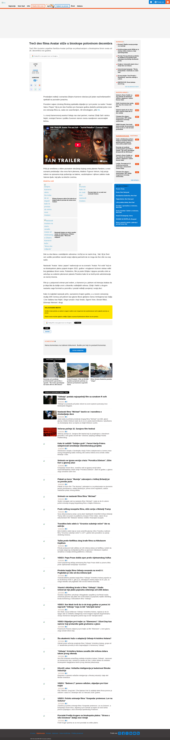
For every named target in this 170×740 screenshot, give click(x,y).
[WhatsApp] (35, 89)
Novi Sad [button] (21, 6)
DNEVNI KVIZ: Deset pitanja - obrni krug (127, 83)
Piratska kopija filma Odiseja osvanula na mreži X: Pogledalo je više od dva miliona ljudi (80, 571)
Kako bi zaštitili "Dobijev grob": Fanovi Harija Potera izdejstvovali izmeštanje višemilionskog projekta (81, 444)
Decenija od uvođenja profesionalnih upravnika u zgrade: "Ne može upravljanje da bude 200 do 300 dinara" (53, 381)
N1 (99, 110)
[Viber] (31, 89)
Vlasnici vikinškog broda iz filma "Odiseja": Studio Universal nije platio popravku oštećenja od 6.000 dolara (83, 588)
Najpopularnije (121, 92)
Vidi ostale (134, 180)
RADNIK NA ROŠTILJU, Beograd (126, 219)
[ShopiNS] (167, 2)
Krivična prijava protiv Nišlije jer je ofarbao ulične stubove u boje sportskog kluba (128, 51)
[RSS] (138, 733)
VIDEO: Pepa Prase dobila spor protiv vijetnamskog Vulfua (84, 558)
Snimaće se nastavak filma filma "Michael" (77, 496)
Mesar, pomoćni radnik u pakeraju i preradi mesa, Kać (127, 223)
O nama (32, 733)
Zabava (35, 70)
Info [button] (28, 6)
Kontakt (48, 733)
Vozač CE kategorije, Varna (124, 215)
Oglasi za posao (122, 186)
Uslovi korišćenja (65, 733)
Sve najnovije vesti (132, 86)
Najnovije (119, 41)
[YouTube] (134, 733)
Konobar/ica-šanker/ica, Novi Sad (126, 195)
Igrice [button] (49, 6)
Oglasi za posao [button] (62, 6)
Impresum (55, 733)
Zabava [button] (80, 6)
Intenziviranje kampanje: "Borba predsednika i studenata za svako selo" (128, 70)
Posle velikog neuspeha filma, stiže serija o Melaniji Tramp (84, 509)
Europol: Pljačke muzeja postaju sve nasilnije (128, 45)
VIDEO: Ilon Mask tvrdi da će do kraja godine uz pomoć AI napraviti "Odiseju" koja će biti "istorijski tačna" (84, 605)
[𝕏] (35, 85)
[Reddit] (40, 85)
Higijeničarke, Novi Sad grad (125, 199)
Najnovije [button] (12, 6)
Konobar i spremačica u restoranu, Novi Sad (126, 206)
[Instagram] (119, 733)
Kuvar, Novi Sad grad (122, 192)
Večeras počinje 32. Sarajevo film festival (76, 429)
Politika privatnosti (77, 733)
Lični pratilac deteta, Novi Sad (125, 202)
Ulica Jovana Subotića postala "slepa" (101, 380)
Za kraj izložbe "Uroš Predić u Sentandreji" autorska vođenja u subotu (128, 77)
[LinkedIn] (131, 733)
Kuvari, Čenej (120, 189)
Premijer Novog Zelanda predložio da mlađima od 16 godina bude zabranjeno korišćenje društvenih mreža (128, 58)
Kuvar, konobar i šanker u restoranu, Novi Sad (127, 211)
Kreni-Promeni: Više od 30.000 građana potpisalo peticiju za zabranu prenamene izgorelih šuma (77, 381)
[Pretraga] (151, 2)
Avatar (47, 331)
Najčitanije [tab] (134, 135)
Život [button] (73, 6)
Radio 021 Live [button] (38, 6)
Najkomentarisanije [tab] (122, 135)
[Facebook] (31, 85)
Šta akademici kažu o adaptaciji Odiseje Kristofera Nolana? (84, 638)
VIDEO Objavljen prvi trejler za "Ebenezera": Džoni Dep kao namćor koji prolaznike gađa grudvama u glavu (85, 622)
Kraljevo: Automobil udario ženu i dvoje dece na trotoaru (128, 64)
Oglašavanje (40, 733)
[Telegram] (40, 89)
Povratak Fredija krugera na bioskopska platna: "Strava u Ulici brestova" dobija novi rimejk (84, 716)
